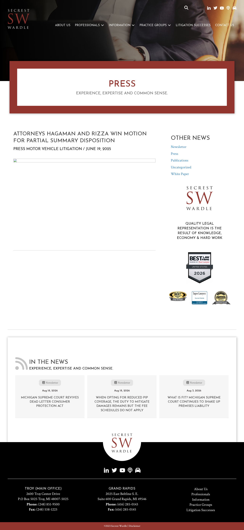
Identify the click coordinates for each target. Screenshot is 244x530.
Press (19, 149)
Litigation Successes (193, 25)
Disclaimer (134, 526)
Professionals (88, 25)
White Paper (180, 174)
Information (120, 25)
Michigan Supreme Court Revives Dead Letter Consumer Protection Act (50, 402)
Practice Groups (154, 25)
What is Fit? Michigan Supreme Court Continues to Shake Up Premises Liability (194, 402)
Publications (179, 160)
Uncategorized (181, 167)
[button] (186, 8)
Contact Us (224, 25)
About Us (62, 25)
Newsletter (178, 147)
